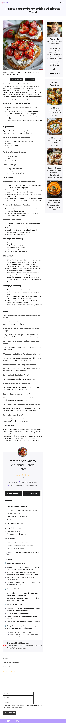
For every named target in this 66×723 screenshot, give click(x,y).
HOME (29, 720)
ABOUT (33, 720)
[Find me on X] (54, 69)
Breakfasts (19, 72)
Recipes (11, 72)
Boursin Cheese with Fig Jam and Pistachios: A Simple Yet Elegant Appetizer (54, 172)
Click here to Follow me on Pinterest (17, 648)
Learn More (54, 74)
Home (5, 72)
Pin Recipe (33, 494)
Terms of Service (46, 720)
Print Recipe (30, 79)
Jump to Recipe (16, 79)
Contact (38, 720)
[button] (61, 2)
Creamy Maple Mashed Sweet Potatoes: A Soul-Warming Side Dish (54, 205)
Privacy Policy (56, 720)
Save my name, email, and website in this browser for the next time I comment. (23, 707)
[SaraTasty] (4, 2)
